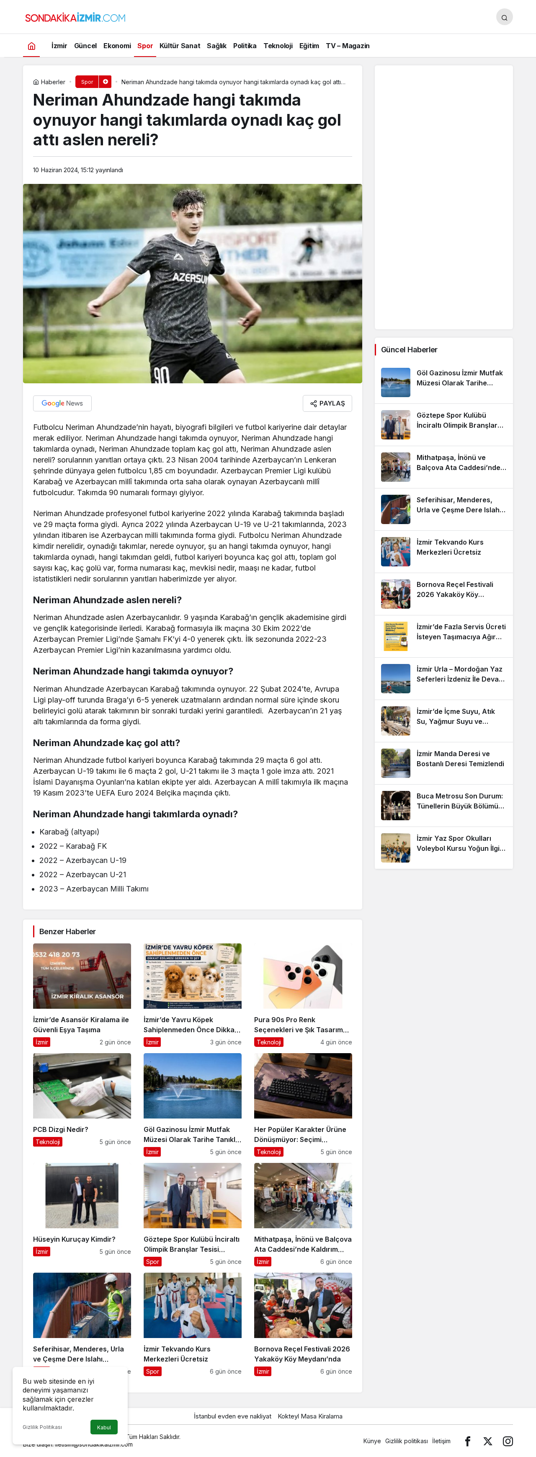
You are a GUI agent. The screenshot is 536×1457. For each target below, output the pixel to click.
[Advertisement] (444, 197)
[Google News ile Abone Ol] (62, 403)
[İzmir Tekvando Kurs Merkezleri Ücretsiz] (193, 1324)
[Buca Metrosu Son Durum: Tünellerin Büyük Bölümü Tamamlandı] (444, 806)
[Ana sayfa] (31, 45)
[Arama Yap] (504, 16)
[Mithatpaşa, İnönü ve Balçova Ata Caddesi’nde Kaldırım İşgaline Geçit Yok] (303, 1214)
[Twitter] (488, 1441)
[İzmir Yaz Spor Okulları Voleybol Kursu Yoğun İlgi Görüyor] (444, 848)
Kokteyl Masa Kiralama (310, 1416)
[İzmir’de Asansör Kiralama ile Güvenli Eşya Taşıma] (82, 995)
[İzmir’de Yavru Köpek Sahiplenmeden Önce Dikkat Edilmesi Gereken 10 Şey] (193, 995)
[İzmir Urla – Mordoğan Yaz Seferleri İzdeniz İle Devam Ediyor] (444, 679)
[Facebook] (468, 1441)
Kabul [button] (104, 1427)
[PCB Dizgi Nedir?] (82, 1105)
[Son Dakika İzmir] (75, 16)
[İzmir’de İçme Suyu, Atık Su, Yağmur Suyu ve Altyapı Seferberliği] (444, 721)
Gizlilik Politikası (42, 1427)
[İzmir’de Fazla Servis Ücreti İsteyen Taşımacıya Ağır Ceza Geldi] (444, 636)
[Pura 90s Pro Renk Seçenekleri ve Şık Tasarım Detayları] (303, 995)
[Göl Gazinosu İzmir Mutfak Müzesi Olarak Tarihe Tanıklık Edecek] (193, 1105)
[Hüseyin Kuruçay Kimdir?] (82, 1214)
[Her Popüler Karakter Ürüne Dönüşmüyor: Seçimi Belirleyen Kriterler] (303, 1105)
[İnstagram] (508, 1441)
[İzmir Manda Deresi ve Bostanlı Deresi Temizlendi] (444, 763)
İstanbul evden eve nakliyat (232, 1416)
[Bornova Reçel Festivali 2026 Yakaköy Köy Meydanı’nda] (303, 1324)
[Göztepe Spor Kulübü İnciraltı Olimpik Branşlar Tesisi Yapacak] (193, 1214)
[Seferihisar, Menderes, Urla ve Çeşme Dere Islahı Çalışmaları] (82, 1324)
